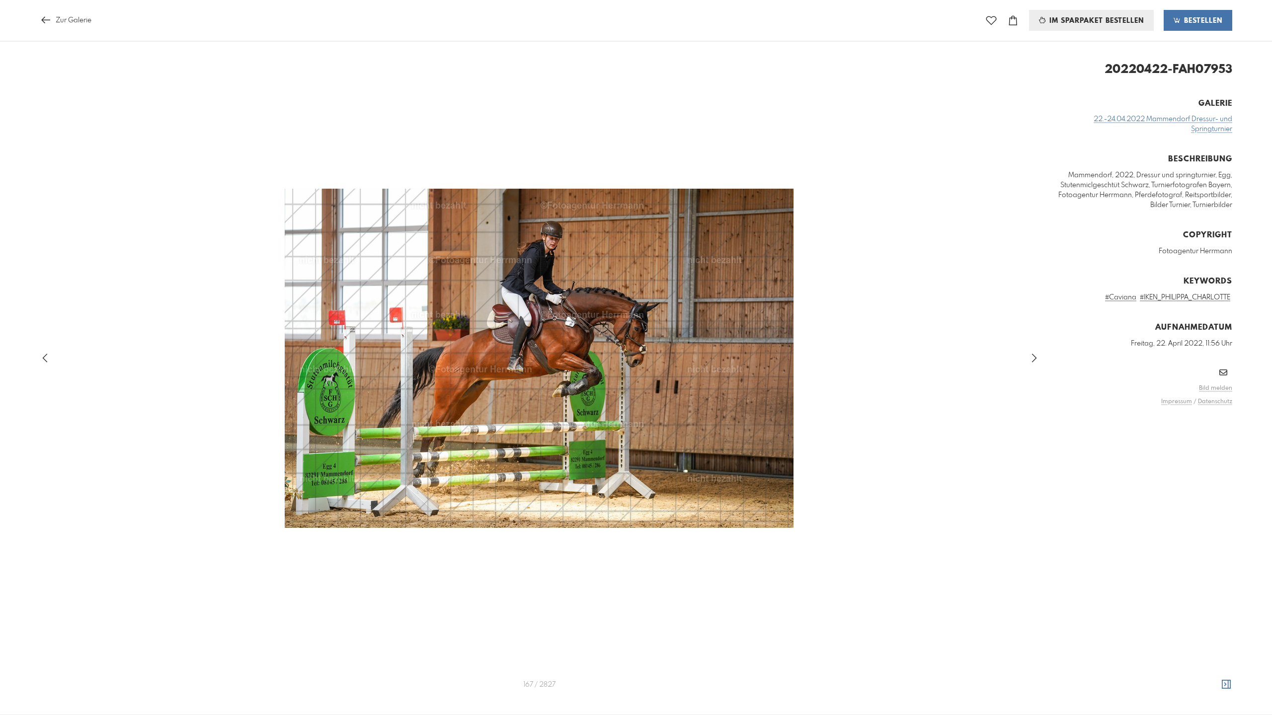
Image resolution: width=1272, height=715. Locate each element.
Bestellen (1202, 20)
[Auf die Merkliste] (991, 20)
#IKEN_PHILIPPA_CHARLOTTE (1185, 297)
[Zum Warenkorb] (1013, 20)
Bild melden (1215, 388)
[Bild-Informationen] (1226, 685)
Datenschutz (1215, 402)
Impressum (1176, 402)
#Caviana (1120, 297)
